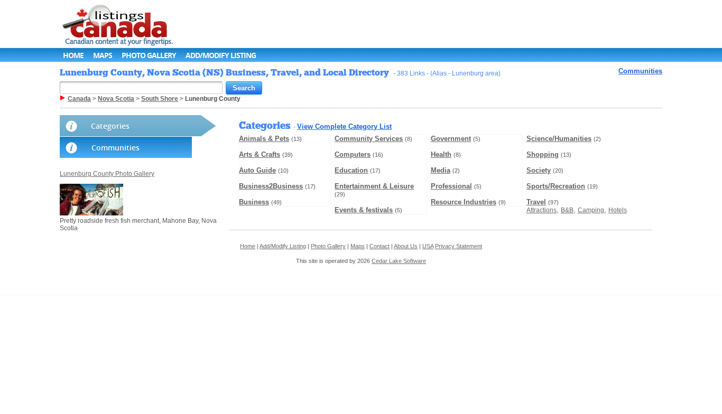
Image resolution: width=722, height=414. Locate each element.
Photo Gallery (149, 55)
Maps (102, 55)
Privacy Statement (458, 246)
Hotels (617, 210)
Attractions (541, 210)
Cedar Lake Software (399, 261)
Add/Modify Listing (221, 55)
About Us (406, 246)
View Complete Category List (344, 126)
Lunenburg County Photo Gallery (107, 173)
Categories (110, 126)
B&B (567, 210)
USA (427, 246)
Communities (640, 71)
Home (73, 55)
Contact (379, 246)
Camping (591, 210)
